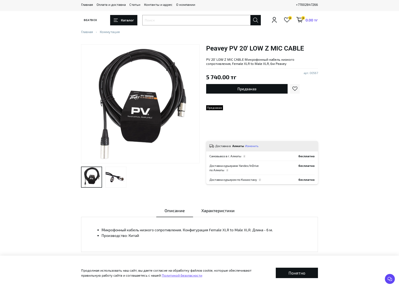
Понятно (296, 272)
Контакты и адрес (158, 4)
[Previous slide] (88, 104)
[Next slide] (193, 104)
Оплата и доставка (111, 4)
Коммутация (110, 32)
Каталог (127, 20)
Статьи (134, 4)
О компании (185, 4)
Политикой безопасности (182, 275)
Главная (87, 4)
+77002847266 (307, 4)
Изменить (252, 146)
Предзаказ (246, 89)
